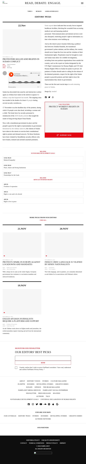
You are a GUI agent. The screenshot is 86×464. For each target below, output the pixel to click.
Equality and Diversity (51, 440)
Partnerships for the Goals (11, 175)
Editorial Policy (33, 440)
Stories (45, 381)
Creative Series (61, 384)
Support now (65, 135)
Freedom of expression (10, 186)
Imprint (63, 443)
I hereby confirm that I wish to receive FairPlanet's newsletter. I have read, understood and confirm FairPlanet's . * (45, 368)
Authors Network (43, 419)
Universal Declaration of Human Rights (58, 399)
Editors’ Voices (33, 381)
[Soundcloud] (45, 404)
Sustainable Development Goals (24, 399)
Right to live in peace (10, 201)
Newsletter (31, 393)
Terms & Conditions (36, 443)
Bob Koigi (9, 67)
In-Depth (21, 384)
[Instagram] (32, 404)
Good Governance (11, 64)
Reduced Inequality (9, 160)
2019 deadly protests (21, 116)
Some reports (49, 26)
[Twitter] (37, 404)
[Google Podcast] (57, 404)
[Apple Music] (53, 404)
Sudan (8, 66)
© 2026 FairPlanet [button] (43, 446)
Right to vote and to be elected (13, 194)
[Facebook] (28, 404)
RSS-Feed (56, 393)
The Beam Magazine (51, 387)
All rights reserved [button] (43, 449)
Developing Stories (44, 384)
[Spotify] (49, 404)
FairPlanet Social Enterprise (55, 390)
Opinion (38, 387)
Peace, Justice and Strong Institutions (15, 167)
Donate (29, 387)
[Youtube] (41, 404)
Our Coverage (10, 416)
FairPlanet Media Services (29, 390)
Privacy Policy (38, 369)
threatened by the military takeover (14, 129)
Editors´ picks (24, 416)
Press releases (44, 393)
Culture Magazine (59, 381)
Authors (40, 396)
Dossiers (30, 384)
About (22, 381)
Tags (48, 396)
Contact (23, 443)
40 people (29, 100)
